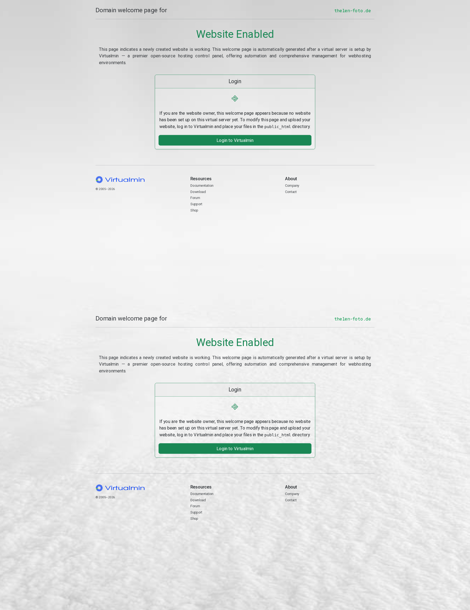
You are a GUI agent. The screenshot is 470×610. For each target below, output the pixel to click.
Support (196, 204)
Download (198, 191)
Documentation (202, 185)
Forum (195, 198)
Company (292, 185)
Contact (306, 204)
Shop (194, 210)
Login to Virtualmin (235, 140)
